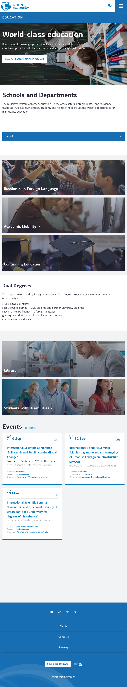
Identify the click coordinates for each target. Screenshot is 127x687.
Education (20, 471)
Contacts (63, 636)
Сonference (24, 474)
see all (9, 136)
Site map (63, 647)
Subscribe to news (57, 664)
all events (30, 428)
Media (63, 626)
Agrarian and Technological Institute (32, 477)
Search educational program (24, 58)
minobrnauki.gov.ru (62, 676)
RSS (76, 663)
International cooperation (27, 526)
